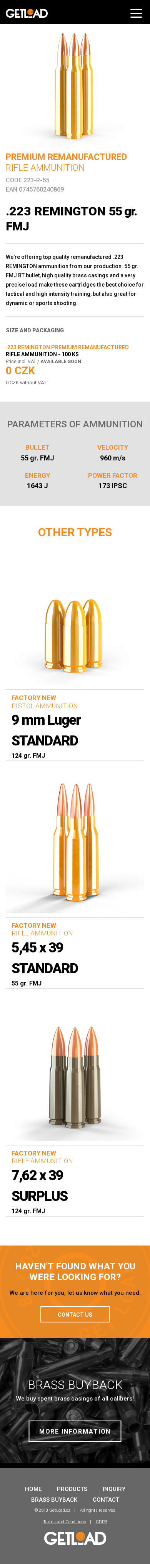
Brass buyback (54, 1499)
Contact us (75, 1315)
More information (75, 1431)
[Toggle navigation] (137, 10)
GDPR (101, 1521)
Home (33, 1489)
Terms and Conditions (64, 1521)
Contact (106, 1499)
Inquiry (114, 1489)
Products (72, 1489)
